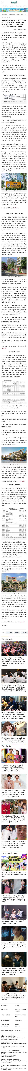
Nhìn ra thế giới (5, 1015)
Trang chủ (4, 6)
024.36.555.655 (5, 1026)
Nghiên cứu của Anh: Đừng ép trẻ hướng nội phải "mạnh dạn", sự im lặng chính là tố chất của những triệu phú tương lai (13, 971)
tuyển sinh (9, 632)
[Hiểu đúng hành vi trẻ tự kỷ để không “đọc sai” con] (14, 912)
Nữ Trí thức (18, 6)
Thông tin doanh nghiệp (7, 1030)
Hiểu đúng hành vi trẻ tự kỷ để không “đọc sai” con (12, 922)
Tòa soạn (18, 1030)
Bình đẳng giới (5, 1020)
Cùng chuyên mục (9, 853)
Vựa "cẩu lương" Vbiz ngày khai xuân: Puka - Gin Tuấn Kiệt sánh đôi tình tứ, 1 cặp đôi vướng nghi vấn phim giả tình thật (13, 819)
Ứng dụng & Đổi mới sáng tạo (20, 1010)
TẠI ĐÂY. (15, 208)
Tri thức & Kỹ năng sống (7, 14)
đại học (17, 632)
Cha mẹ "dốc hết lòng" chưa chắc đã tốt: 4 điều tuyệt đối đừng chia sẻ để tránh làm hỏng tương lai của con (13, 997)
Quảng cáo (17, 1026)
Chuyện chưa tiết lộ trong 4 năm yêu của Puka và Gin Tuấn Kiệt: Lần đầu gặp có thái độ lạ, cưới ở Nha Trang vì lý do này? (13, 793)
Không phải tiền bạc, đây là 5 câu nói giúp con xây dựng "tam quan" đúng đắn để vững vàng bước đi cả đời (13, 946)
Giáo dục (18, 14)
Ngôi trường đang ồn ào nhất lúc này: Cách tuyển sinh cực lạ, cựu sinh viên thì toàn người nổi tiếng (13, 740)
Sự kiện (11, 6)
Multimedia (18, 1020)
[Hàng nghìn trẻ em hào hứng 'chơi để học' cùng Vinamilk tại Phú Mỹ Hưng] (14, 863)
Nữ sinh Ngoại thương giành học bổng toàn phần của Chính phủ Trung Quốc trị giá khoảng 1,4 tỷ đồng (13, 898)
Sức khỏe (23, 14)
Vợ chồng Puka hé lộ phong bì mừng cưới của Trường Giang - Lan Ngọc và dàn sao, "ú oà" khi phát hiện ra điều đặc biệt (12, 768)
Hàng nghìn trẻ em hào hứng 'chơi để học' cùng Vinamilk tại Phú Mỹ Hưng (13, 874)
